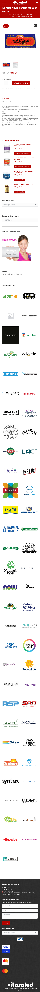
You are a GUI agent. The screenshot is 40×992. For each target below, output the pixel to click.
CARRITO (4, 3)
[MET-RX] (29, 479)
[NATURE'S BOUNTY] (29, 537)
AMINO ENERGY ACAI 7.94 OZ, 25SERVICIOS (22, 145)
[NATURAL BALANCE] (10, 518)
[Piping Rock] (10, 634)
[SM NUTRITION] (29, 731)
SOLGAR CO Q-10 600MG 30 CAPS (23, 184)
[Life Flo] (10, 479)
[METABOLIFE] (10, 499)
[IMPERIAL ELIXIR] (29, 440)
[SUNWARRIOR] (29, 770)
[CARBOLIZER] (10, 343)
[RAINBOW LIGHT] (29, 654)
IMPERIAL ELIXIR (30, 89)
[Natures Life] (29, 557)
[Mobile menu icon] (37, 3)
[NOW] (10, 596)
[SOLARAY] (10, 751)
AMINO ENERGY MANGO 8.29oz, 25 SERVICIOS (24, 158)
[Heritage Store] (29, 421)
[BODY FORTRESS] (29, 324)
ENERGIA (10, 89)
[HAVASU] (10, 402)
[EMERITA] (10, 382)
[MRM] (29, 499)
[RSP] (10, 712)
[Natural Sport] (29, 518)
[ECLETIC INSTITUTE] (29, 363)
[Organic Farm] (10, 615)
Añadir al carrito (21, 83)
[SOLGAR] (29, 751)
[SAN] (29, 712)
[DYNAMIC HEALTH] (10, 363)
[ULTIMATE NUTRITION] (29, 809)
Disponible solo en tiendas (22, 153)
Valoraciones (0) (6, 102)
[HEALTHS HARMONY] (10, 421)
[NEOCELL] (29, 576)
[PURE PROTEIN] (10, 654)
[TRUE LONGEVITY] (29, 790)
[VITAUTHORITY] (29, 848)
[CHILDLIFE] (29, 343)
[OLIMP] (29, 596)
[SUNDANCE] (10, 770)
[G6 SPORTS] (29, 382)
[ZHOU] (10, 867)
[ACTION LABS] (29, 305)
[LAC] (29, 460)
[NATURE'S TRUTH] (10, 557)
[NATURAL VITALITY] (10, 537)
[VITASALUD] (10, 848)
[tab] (20, 97)
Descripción (5, 98)
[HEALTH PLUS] (29, 402)
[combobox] (20, 220)
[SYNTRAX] (10, 789)
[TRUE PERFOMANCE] (10, 809)
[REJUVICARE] (10, 673)
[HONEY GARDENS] (10, 440)
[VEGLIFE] (10, 828)
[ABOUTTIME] (10, 305)
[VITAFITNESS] (29, 828)
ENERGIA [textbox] (7, 220)
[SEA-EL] (10, 731)
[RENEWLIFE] (29, 673)
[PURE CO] (29, 634)
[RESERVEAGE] (10, 693)
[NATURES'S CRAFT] (10, 576)
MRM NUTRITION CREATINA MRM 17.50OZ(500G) (23, 172)
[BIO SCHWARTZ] (10, 324)
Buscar (36, 205)
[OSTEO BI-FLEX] (29, 615)
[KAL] (10, 460)
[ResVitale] (29, 693)
